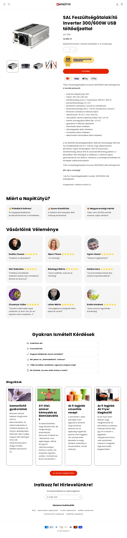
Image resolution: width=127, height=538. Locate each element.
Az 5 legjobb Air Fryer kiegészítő (105, 409)
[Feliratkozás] (80, 497)
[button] (4, 4)
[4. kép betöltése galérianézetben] (51, 66)
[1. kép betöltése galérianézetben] (13, 66)
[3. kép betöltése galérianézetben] (38, 66)
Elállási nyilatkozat (86, 510)
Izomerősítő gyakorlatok (18, 407)
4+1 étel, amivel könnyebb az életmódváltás (48, 412)
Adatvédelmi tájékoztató (48, 510)
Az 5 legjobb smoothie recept (76, 409)
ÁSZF (34, 510)
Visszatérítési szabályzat (54, 514)
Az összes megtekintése (63, 473)
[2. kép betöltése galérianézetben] (25, 66)
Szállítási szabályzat (74, 514)
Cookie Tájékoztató (68, 510)
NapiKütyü (66, 531)
